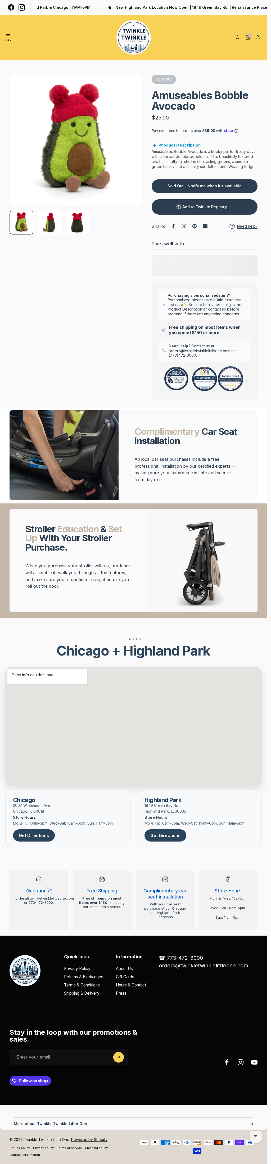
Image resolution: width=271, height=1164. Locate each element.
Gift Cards (125, 976)
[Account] (258, 37)
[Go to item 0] (21, 222)
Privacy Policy (77, 968)
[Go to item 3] (77, 222)
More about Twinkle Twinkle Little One (133, 1123)
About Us (124, 968)
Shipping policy (96, 1148)
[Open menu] (8, 35)
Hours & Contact (131, 985)
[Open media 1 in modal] (75, 140)
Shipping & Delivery (82, 993)
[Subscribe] (118, 1057)
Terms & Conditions (82, 985)
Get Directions (34, 835)
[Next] (128, 149)
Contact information (25, 1155)
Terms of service (69, 1148)
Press (121, 993)
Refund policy (20, 1148)
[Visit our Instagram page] (22, 7)
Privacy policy (43, 1148)
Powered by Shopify (89, 1139)
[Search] (238, 37)
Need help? (247, 226)
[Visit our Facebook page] (11, 7)
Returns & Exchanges (83, 976)
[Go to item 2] (49, 222)
